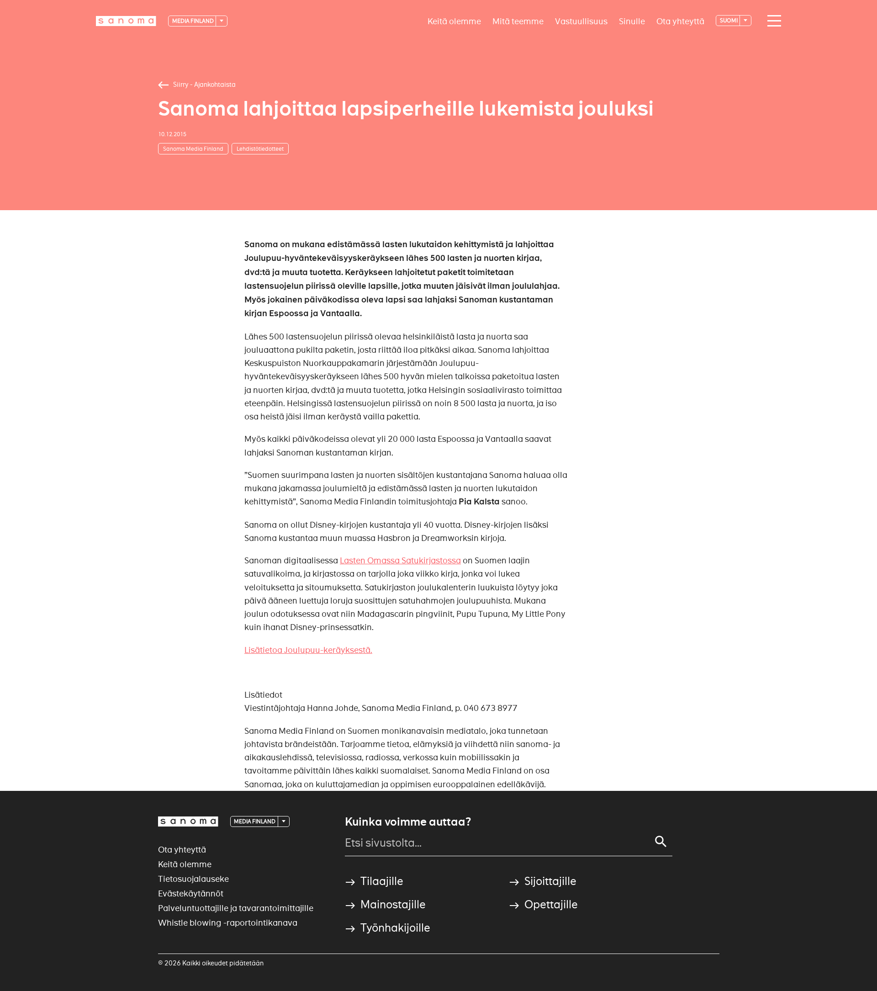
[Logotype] (188, 821)
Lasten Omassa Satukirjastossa (400, 560)
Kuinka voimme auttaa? (408, 822)
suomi (729, 20)
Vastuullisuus (581, 21)
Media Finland (193, 20)
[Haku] (661, 841)
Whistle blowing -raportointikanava (227, 922)
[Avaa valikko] (772, 21)
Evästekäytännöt (190, 893)
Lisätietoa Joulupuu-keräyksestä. (308, 650)
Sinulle (632, 21)
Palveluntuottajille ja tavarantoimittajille (235, 908)
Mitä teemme (518, 21)
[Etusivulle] (126, 21)
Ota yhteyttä (680, 21)
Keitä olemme (454, 21)
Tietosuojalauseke (193, 879)
